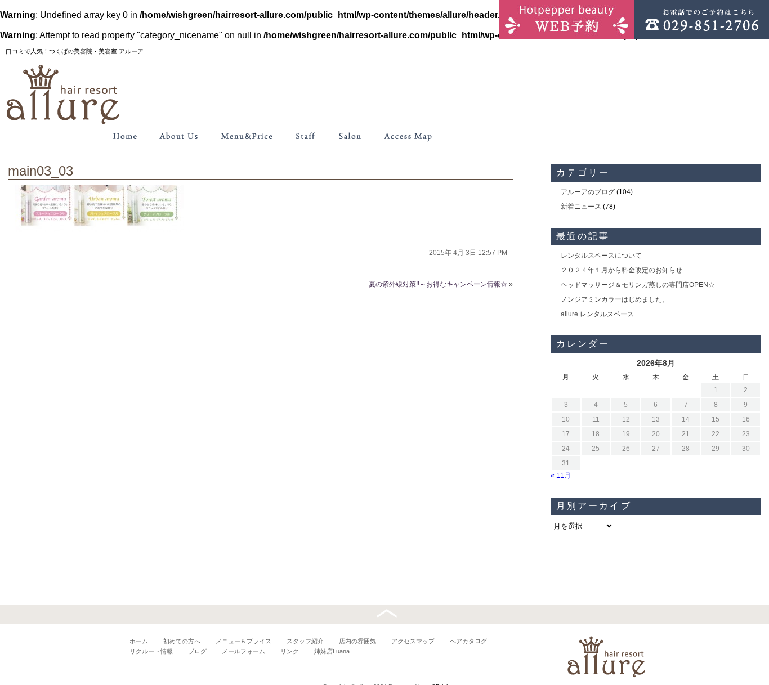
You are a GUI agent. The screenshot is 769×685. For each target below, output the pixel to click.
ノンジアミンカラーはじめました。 (615, 299)
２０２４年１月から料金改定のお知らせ (621, 270)
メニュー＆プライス (243, 641)
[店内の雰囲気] (349, 136)
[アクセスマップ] (408, 136)
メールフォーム (243, 651)
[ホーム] (125, 136)
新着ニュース (581, 207)
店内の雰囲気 (357, 641)
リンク (289, 651)
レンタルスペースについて (601, 255)
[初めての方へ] (179, 136)
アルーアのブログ (588, 192)
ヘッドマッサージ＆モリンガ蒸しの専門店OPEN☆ (638, 285)
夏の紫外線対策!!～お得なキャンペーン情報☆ (438, 284)
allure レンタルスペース (597, 314)
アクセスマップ (413, 641)
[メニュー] (246, 136)
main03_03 (40, 170)
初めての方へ (181, 641)
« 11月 (561, 476)
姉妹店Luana (332, 651)
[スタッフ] (305, 136)
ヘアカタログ (468, 641)
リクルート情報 (151, 651)
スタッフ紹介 (305, 641)
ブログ (197, 651)
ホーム (138, 641)
